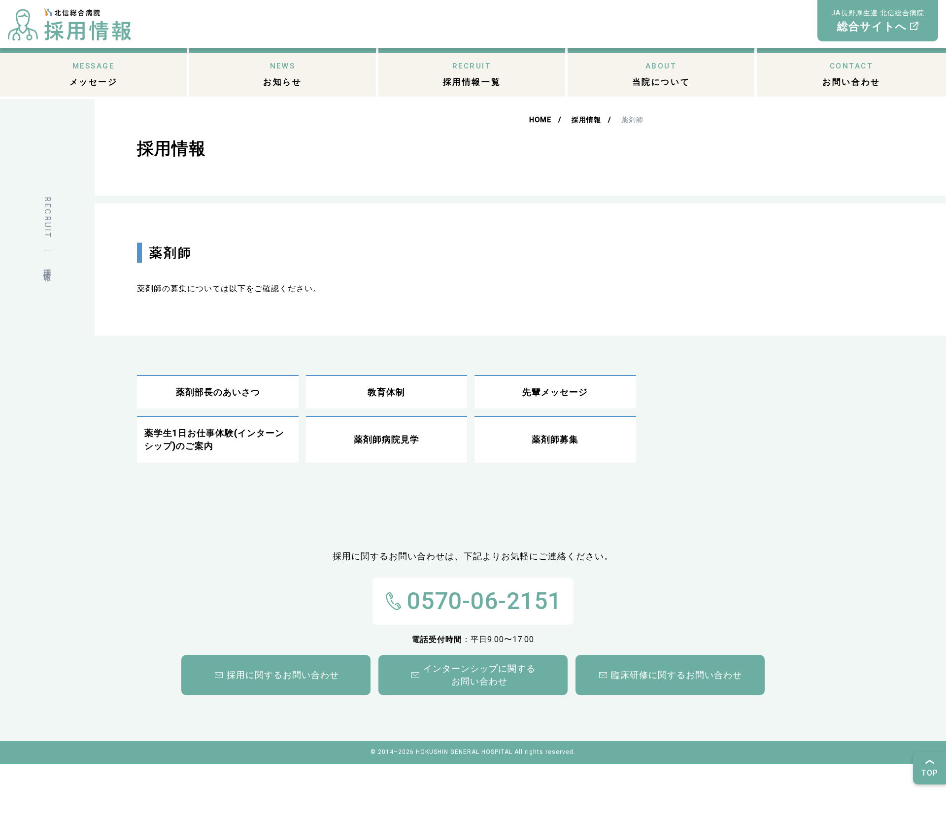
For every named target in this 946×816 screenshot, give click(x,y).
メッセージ (93, 74)
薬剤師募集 (555, 439)
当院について (661, 74)
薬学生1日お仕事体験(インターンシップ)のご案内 (214, 439)
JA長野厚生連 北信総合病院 (877, 21)
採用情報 (586, 120)
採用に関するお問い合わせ (283, 675)
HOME (540, 120)
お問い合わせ (851, 74)
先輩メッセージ (555, 392)
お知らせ (282, 74)
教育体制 (386, 392)
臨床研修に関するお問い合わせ (676, 675)
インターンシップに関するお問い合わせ (479, 675)
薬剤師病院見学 (386, 439)
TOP (929, 773)
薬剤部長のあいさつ (218, 392)
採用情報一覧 (472, 74)
